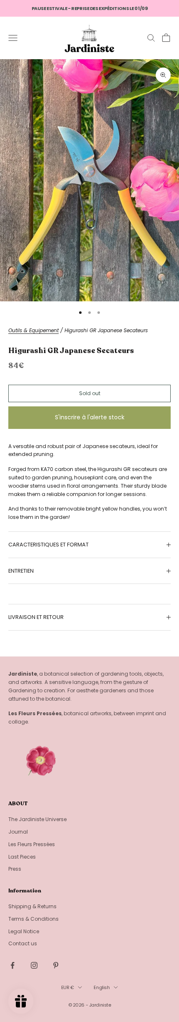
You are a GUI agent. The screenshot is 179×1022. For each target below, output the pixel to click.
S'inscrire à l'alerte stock (89, 417)
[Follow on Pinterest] (56, 965)
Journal (18, 831)
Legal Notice (23, 931)
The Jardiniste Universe (37, 819)
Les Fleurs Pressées (31, 844)
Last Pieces (22, 856)
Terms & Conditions (33, 918)
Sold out (89, 393)
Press (14, 868)
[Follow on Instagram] (34, 965)
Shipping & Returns (32, 906)
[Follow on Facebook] (12, 965)
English (101, 987)
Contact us (22, 943)
